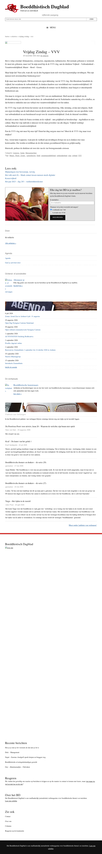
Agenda (7, 258)
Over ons (8, 821)
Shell (38, 156)
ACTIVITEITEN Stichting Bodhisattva (19, 336)
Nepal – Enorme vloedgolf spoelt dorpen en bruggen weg (25, 757)
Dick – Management (12, 752)
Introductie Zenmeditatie (14, 363)
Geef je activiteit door (13, 262)
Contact (7, 816)
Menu (53, 27)
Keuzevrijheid (10, 178)
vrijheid (74, 156)
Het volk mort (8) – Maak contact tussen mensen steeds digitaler (30, 175)
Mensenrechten (31, 153)
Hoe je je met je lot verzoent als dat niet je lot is (22, 747)
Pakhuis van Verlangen (15, 414)
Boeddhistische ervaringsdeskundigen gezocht (21, 762)
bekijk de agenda (11, 367)
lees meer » (17, 394)
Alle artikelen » (10, 243)
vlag (69, 156)
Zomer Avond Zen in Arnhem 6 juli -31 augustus (22, 316)
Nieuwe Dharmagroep (13, 356)
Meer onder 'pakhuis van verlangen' (83, 525)
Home (7, 36)
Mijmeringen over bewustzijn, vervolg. (20, 171)
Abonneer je (19, 279)
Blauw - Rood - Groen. (18, 156)
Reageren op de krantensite (14, 831)
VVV (80, 156)
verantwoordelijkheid (48, 156)
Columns (14, 36)
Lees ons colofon (11, 801)
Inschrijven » (18, 285)
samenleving (31, 156)
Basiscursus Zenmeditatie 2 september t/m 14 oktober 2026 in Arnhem (30, 350)
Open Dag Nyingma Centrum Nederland (19, 323)
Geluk (22, 153)
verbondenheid (62, 156)
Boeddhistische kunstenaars (25, 384)
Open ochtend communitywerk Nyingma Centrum (22, 329)
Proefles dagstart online (13, 343)
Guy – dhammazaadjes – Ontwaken (17, 767)
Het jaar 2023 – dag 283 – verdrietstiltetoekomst (24, 181)
